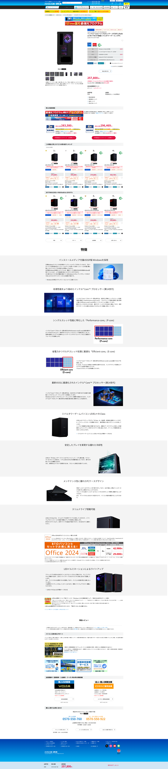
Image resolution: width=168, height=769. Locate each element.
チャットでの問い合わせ (60, 729)
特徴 (54, 240)
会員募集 (94, 240)
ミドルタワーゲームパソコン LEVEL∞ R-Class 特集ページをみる (95, 433)
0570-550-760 (72, 719)
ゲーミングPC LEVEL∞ (68, 15)
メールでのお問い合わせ (84, 729)
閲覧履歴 (120, 4)
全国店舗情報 (106, 7)
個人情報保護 (93, 746)
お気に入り (116, 4)
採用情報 (108, 743)
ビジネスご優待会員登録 (103, 699)
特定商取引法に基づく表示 (50, 746)
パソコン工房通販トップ (49, 15)
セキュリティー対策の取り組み (111, 741)
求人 (126, 5)
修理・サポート (114, 7)
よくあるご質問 (64, 741)
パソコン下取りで (99, 11)
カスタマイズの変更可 (117, 66)
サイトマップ (63, 744)
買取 (121, 7)
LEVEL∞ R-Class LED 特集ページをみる (57, 590)
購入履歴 (76, 629)
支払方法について (93, 103)
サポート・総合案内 (49, 741)
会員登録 (102, 0)
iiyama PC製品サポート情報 (81, 741)
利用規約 (77, 746)
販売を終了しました (113, 765)
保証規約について (93, 99)
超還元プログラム (99, 113)
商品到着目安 (92, 97)
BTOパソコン (59, 15)
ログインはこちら (64, 702)
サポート (74, 240)
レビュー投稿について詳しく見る (100, 627)
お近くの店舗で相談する (108, 729)
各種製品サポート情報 (95, 741)
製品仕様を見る (105, 71)
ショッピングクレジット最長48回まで (74, 11)
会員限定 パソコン (52, 11)
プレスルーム (48, 744)
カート (112, 4)
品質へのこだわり (64, 743)
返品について (92, 101)
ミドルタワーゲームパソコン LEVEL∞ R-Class (82, 15)
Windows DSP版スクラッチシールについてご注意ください (62, 280)
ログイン (107, 0)
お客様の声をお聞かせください (81, 743)
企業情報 (92, 743)
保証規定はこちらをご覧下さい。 (71, 652)
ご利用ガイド (112, 0)
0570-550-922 (95, 719)
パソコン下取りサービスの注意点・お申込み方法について (57, 609)
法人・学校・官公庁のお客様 (96, 7)
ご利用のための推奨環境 (50, 743)
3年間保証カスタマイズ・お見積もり (64, 138)
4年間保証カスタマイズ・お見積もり (103, 138)
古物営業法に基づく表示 (65, 746)
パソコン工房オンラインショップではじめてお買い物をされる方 (83, 7)
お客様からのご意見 (119, 0)
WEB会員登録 (64, 699)
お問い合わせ (114, 240)
